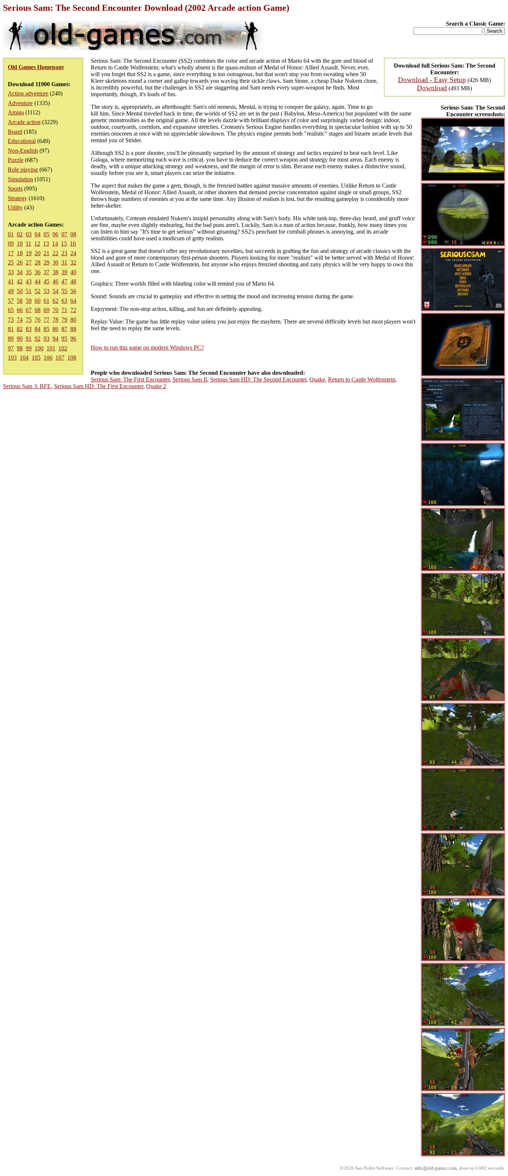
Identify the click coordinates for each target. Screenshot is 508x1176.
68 (38, 310)
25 (11, 262)
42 (20, 281)
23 (64, 253)
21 (46, 253)
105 (36, 357)
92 (38, 338)
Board (15, 132)
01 (11, 234)
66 (20, 310)
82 (20, 329)
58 (20, 301)
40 (73, 272)
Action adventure (28, 93)
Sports (15, 188)
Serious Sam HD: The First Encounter (98, 386)
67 (29, 310)
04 (38, 234)
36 (38, 272)
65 (11, 310)
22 (55, 253)
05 (46, 234)
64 (73, 301)
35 (29, 272)
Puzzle (15, 160)
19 (29, 253)
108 (71, 357)
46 (55, 281)
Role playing (23, 169)
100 (39, 348)
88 (73, 329)
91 (29, 338)
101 (50, 348)
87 (64, 329)
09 (11, 243)
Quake (317, 379)
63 (64, 301)
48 (73, 281)
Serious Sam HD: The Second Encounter (258, 379)
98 (20, 348)
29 (46, 262)
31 (64, 262)
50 (20, 291)
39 (64, 272)
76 (38, 319)
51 (29, 291)
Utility (15, 207)
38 (55, 272)
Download (432, 88)
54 (55, 291)
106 (48, 357)
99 (29, 348)
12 (37, 243)
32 (73, 262)
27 (29, 262)
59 (29, 301)
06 (55, 234)
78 (55, 319)
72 (73, 310)
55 (64, 291)
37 (46, 272)
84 (38, 329)
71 (64, 310)
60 (38, 301)
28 (38, 262)
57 (11, 301)
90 (20, 338)
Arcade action (24, 122)
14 (55, 243)
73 (11, 319)
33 (11, 272)
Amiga (16, 112)
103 (12, 357)
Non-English (23, 150)
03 (29, 234)
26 (20, 262)
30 (55, 262)
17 (11, 253)
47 (64, 281)
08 (73, 234)
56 (73, 291)
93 (46, 338)
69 (46, 310)
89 (11, 338)
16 (73, 243)
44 (38, 281)
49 (11, 291)
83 (29, 329)
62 (55, 301)
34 (20, 272)
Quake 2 (156, 386)
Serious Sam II (190, 379)
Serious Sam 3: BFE (27, 386)
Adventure (20, 103)
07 (64, 234)
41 (11, 281)
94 (55, 338)
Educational (22, 141)
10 (20, 243)
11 (28, 243)
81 (11, 329)
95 (64, 338)
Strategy (17, 198)
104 (24, 357)
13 (46, 243)
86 (55, 329)
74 (20, 319)
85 (46, 329)
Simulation (20, 179)
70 (55, 310)
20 (38, 253)
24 (73, 253)
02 (20, 234)
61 (46, 301)
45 (46, 281)
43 (29, 281)
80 (73, 319)
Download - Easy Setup (432, 80)
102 (62, 348)
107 (59, 357)
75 (29, 319)
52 (38, 291)
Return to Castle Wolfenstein (361, 379)
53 (46, 291)
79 (64, 319)
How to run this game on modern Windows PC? (147, 347)
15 (64, 243)
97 (11, 348)
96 (73, 338)
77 (46, 319)
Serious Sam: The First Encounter (130, 379)
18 (20, 253)
